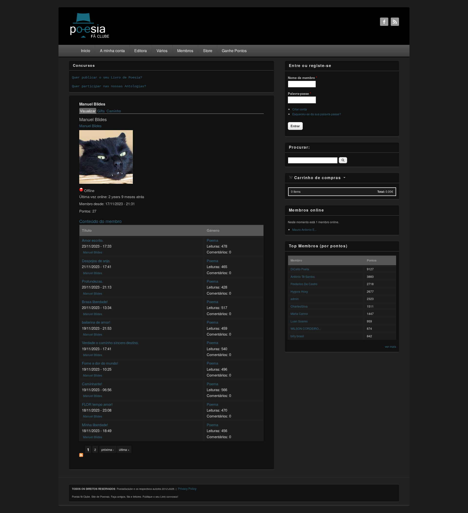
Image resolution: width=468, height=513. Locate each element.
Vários (161, 50)
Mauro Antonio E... (304, 229)
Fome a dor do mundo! (100, 363)
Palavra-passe (299, 93)
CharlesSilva (299, 306)
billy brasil (297, 336)
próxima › (108, 449)
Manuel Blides (90, 125)
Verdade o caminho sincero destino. (110, 342)
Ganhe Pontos (234, 50)
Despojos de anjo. (96, 260)
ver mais (390, 346)
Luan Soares (299, 321)
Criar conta (299, 109)
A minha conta (112, 50)
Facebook (384, 22)
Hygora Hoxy (299, 291)
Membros (185, 50)
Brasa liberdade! (95, 301)
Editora (140, 50)
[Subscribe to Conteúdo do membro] (81, 455)
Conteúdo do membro (100, 221)
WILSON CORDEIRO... (306, 328)
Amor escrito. (92, 240)
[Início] (89, 37)
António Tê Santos (303, 276)
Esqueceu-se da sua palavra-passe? (316, 114)
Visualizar (88, 110)
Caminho (114, 110)
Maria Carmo (299, 313)
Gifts (101, 110)
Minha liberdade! (95, 424)
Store (207, 50)
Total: (381, 191)
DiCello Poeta (300, 269)
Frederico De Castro (304, 284)
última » (124, 449)
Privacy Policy (187, 488)
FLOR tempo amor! (97, 404)
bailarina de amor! (96, 322)
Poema (212, 240)
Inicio (85, 50)
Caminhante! (92, 383)
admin (295, 299)
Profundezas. (92, 281)
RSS (395, 22)
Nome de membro (302, 77)
